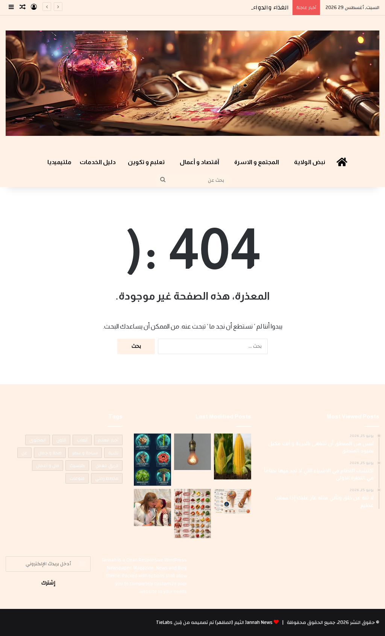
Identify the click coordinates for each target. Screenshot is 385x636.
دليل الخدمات (98, 162)
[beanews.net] (192, 83)
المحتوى (37, 440)
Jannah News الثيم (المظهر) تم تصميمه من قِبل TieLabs (214, 622)
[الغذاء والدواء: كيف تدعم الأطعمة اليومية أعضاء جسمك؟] (192, 513)
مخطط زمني (106, 478)
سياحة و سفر (85, 453)
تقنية (113, 453)
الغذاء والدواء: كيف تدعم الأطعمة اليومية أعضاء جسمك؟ (214, 7)
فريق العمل (106, 465)
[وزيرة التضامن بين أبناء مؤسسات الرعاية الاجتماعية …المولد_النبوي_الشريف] (152, 507)
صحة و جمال (50, 453)
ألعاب (82, 440)
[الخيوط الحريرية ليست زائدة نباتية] (232, 457)
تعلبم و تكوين (146, 162)
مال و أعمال (47, 465)
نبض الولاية (309, 162)
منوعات (77, 478)
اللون (61, 440)
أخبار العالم (108, 440)
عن (24, 453)
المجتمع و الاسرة (256, 162)
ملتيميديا (59, 162)
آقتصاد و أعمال (199, 162)
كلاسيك (77, 465)
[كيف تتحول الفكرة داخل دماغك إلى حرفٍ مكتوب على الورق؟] (232, 501)
